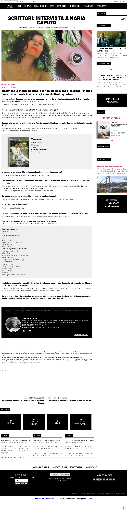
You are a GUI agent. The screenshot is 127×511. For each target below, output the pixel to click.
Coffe (42, 27)
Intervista (47, 27)
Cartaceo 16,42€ (36, 152)
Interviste (53, 27)
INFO (112, 140)
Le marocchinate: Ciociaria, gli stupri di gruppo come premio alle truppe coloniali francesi (112, 77)
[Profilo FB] (24, 330)
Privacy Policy (55, 474)
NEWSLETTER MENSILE (80, 352)
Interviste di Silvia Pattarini (63, 27)
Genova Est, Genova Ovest (110, 166)
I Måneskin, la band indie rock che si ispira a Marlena (70, 400)
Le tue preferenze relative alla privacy (72, 499)
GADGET (63, 353)
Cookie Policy (66, 474)
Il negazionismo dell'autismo (11, 457)
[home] (10, 6)
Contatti (82, 493)
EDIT (74, 27)
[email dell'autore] (30, 330)
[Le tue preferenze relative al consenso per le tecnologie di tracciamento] (123, 507)
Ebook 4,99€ (115, 135)
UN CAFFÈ (43, 353)
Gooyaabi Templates (16, 493)
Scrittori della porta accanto (63, 99)
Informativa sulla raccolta (44, 499)
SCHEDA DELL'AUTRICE (81, 334)
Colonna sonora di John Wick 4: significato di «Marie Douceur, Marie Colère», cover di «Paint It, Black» (16, 449)
